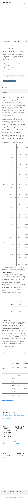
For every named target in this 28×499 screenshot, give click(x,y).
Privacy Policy (19, 491)
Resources (4, 92)
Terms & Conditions (13, 493)
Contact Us (11, 491)
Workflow (4, 90)
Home (1, 6)
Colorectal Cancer (6, 6)
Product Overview (6, 87)
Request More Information (9, 80)
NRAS (23, 76)
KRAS (20, 76)
